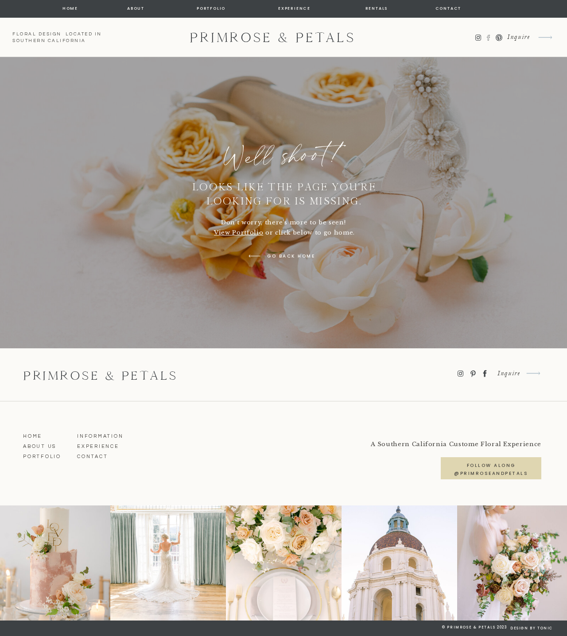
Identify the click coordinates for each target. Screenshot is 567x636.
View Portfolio (238, 232)
